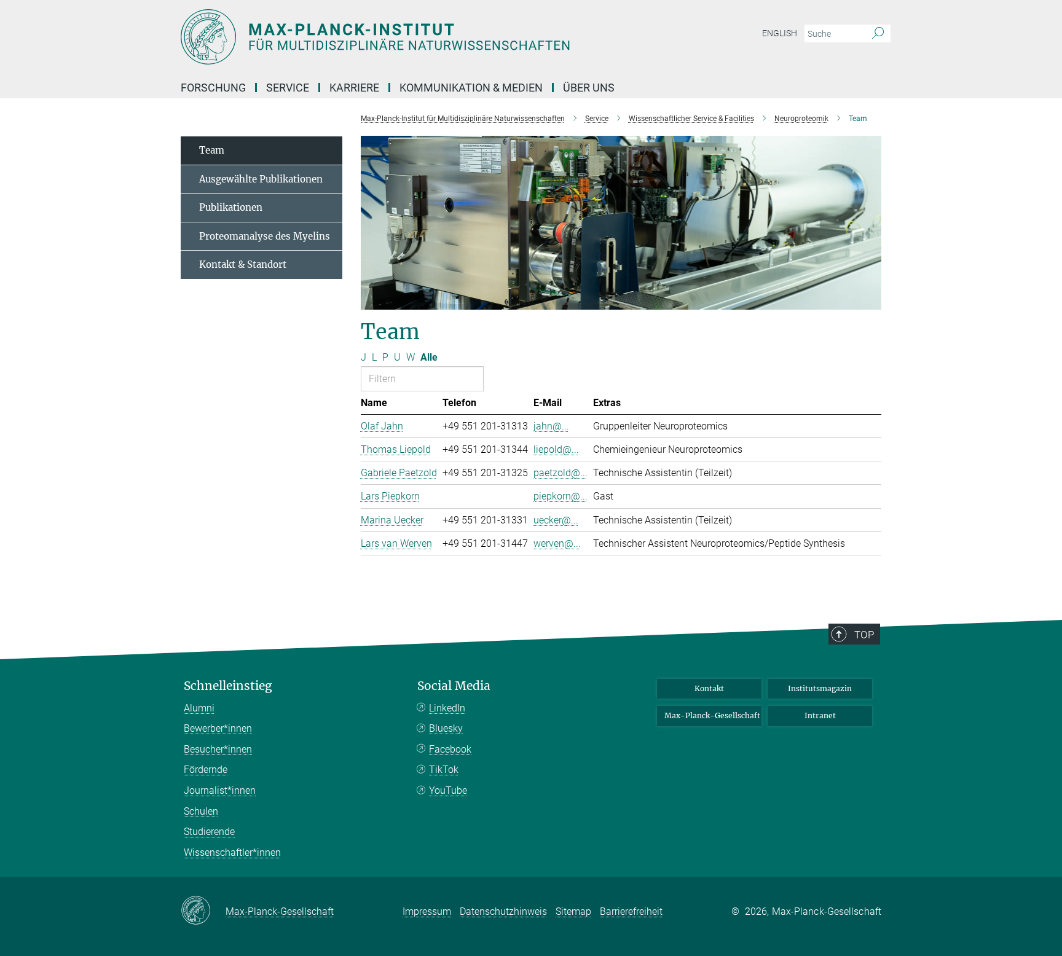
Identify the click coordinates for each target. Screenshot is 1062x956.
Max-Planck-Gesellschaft (712, 715)
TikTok (443, 769)
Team (211, 150)
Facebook (450, 749)
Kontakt (709, 688)
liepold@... (556, 449)
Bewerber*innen (218, 728)
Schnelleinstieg (228, 686)
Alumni (199, 708)
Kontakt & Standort (242, 264)
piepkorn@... (560, 496)
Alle (429, 357)
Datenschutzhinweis (503, 911)
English (779, 33)
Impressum (427, 911)
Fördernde (205, 769)
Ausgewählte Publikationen (261, 179)
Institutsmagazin (820, 688)
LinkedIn (447, 708)
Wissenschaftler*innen (232, 852)
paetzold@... (560, 473)
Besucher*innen (218, 749)
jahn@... (551, 426)
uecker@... (555, 520)
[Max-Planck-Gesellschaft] (203, 911)
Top (864, 635)
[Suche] (878, 33)
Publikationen (230, 207)
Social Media (453, 686)
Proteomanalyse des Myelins (264, 236)
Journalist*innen (220, 790)
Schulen (201, 811)
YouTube (448, 790)
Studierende (209, 831)
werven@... (557, 543)
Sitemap (573, 911)
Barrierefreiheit (631, 911)
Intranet (820, 715)
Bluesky (446, 728)
